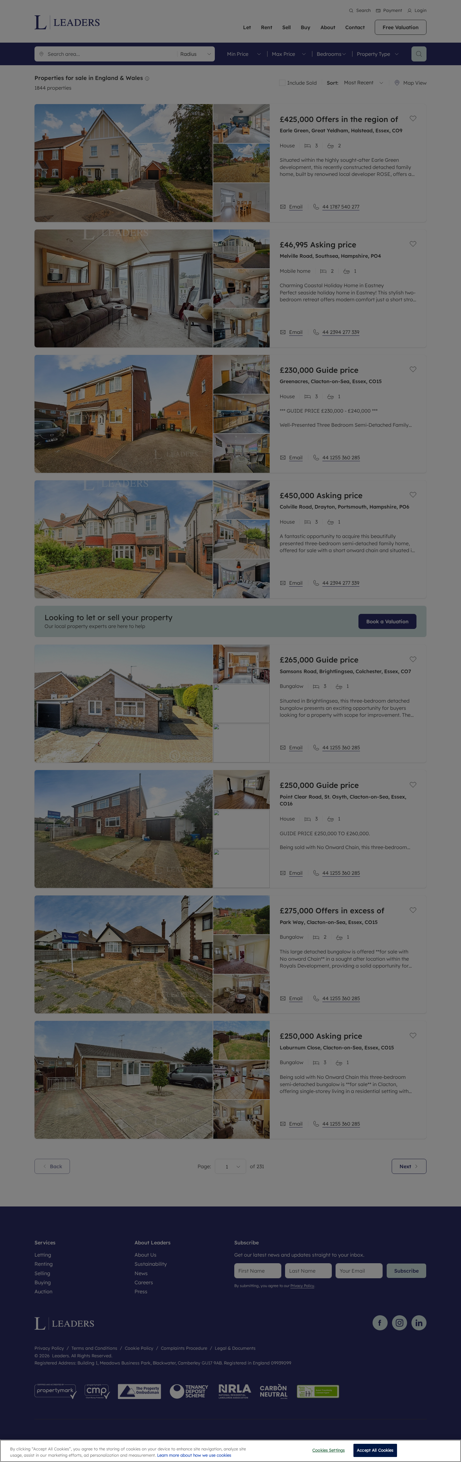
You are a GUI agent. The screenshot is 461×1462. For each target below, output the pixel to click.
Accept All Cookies (375, 1450)
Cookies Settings (328, 1450)
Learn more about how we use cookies (194, 1455)
